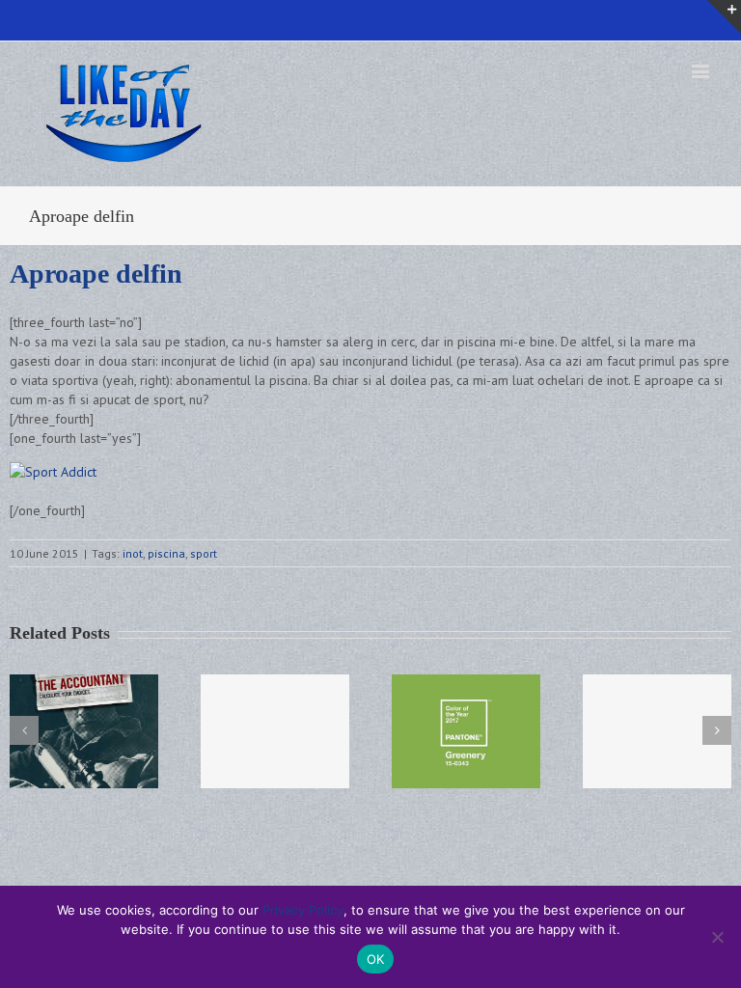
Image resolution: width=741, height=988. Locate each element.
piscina (166, 553)
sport (203, 553)
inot (133, 553)
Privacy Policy (302, 910)
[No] (717, 937)
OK (376, 959)
